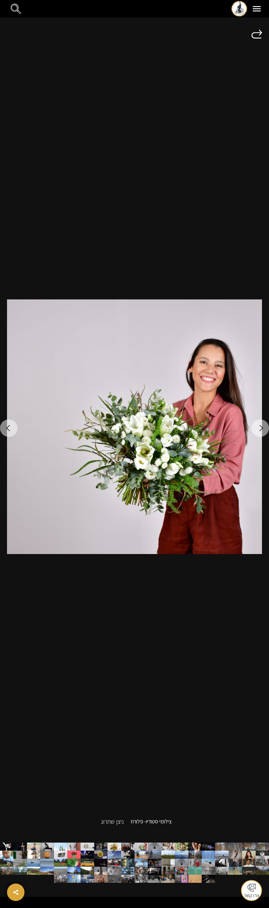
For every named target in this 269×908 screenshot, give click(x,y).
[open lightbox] (134, 427)
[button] (256, 8)
